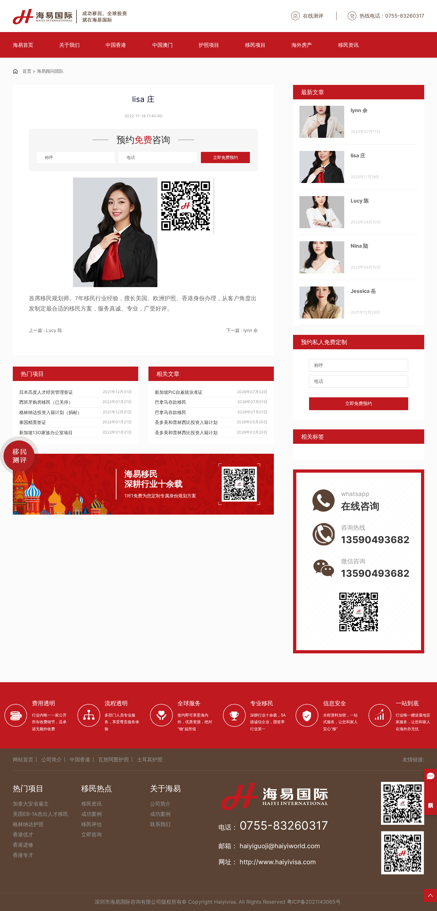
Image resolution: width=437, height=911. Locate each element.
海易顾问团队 (50, 71)
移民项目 (255, 45)
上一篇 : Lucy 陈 (45, 330)
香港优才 (23, 834)
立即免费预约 (225, 157)
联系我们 (160, 824)
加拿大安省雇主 (31, 803)
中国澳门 (162, 45)
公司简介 (51, 759)
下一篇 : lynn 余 (242, 330)
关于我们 (69, 45)
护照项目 (209, 45)
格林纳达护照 (28, 824)
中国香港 (116, 45)
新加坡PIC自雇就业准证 (179, 392)
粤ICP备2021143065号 (314, 902)
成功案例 (91, 814)
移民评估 (91, 824)
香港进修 (23, 844)
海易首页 (23, 45)
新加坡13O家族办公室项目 (46, 432)
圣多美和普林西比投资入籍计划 (186, 422)
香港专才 (23, 855)
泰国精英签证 (32, 422)
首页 (26, 71)
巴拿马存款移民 (170, 402)
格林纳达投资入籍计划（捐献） (50, 412)
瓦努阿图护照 (113, 759)
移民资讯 (348, 45)
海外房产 (301, 45)
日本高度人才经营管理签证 (46, 392)
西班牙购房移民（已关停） (46, 402)
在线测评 (313, 15)
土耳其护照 (150, 759)
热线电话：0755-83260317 (392, 15)
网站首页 (23, 759)
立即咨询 (91, 834)
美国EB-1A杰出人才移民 (40, 814)
